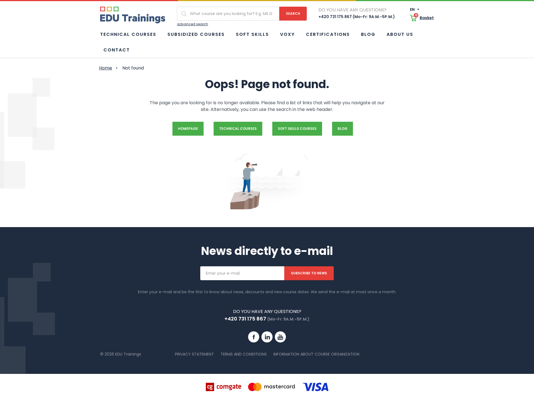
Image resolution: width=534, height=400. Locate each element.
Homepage (188, 128)
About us (400, 34)
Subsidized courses (196, 34)
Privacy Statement (194, 354)
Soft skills (252, 34)
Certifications (328, 34)
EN (413, 9)
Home (105, 68)
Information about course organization (316, 354)
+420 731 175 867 (245, 318)
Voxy (287, 34)
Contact (116, 50)
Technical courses (128, 34)
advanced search (192, 24)
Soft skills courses (297, 128)
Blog (368, 34)
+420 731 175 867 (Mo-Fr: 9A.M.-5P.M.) (356, 16)
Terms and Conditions (244, 354)
